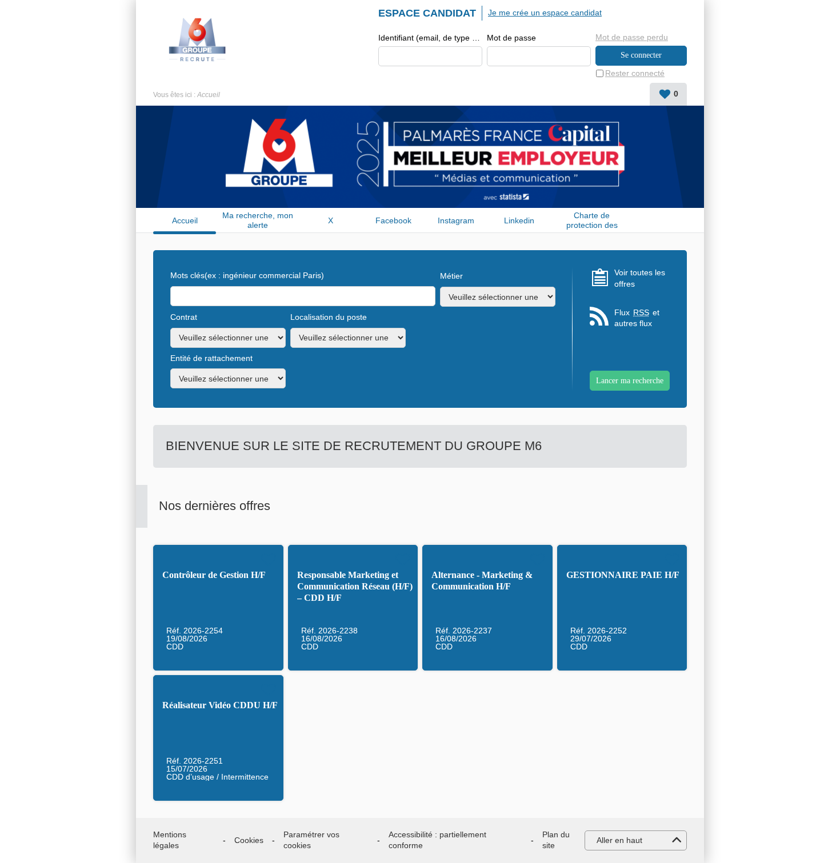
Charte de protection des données (592, 220)
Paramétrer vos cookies (311, 840)
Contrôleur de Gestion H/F (214, 575)
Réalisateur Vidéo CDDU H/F (220, 705)
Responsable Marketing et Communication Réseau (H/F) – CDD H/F (355, 586)
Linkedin (519, 220)
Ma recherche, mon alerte (257, 220)
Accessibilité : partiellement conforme (437, 840)
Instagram (456, 220)
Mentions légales (169, 840)
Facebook (393, 220)
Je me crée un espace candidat (545, 12)
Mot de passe (511, 37)
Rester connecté (635, 73)
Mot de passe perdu (631, 37)
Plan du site (556, 840)
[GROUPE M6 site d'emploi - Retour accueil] (197, 40)
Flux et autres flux (636, 318)
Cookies (248, 840)
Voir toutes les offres (639, 278)
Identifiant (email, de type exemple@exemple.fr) (430, 37)
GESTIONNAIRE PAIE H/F (622, 575)
